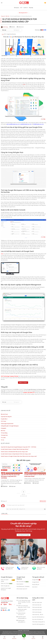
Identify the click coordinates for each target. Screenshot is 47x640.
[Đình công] (12, 509)
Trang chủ (3, 16)
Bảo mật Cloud (4, 414)
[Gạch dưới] (11, 509)
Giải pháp (31, 7)
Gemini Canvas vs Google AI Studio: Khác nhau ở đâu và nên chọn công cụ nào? (19, 456)
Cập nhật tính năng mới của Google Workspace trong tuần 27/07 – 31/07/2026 (18, 447)
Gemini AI (25, 7)
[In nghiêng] (9, 509)
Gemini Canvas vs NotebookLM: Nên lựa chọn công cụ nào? (14, 451)
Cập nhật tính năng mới (6, 416)
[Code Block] (19, 509)
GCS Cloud (3, 421)
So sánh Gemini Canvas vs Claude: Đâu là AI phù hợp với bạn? (14, 449)
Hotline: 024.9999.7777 (29, 392)
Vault (2, 253)
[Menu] (1, 2)
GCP (21, 7)
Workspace (16, 7)
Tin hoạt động (4, 433)
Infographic (3, 428)
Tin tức (2, 440)
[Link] (21, 509)
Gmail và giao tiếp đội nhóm (7, 423)
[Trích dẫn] (17, 509)
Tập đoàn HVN (4, 602)
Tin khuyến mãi (4, 435)
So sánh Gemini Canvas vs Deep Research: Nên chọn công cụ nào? (16, 454)
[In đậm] (7, 509)
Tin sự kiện (3, 437)
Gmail (24, 84)
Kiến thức (7, 16)
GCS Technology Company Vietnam (9, 376)
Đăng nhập (43, 501)
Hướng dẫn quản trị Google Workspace (10, 426)
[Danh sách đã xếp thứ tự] (14, 509)
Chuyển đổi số (4, 419)
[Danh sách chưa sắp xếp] (16, 509)
